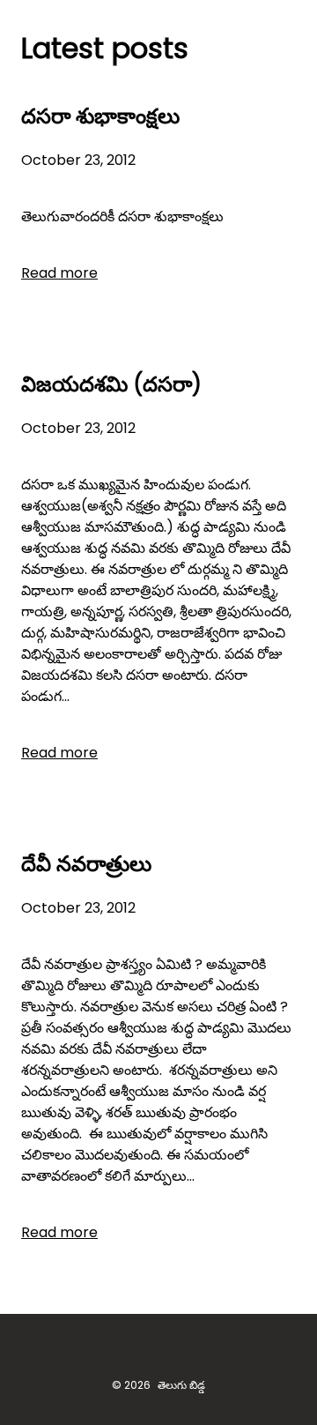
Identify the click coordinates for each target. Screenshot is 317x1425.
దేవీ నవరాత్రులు (86, 863)
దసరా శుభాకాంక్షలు (100, 116)
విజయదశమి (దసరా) (111, 384)
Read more (59, 273)
